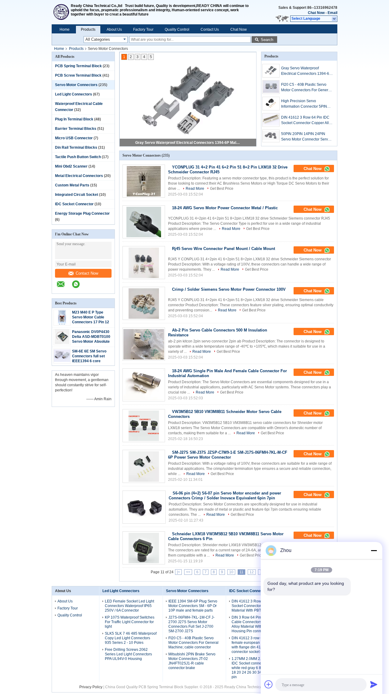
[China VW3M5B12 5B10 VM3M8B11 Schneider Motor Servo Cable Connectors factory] (143, 425)
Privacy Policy (90, 687)
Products (88, 29)
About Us (114, 29)
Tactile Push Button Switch (78, 157)
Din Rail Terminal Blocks (76, 147)
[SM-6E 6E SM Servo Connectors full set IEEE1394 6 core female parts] (62, 361)
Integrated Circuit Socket (76, 195)
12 (252, 572)
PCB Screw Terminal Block (78, 75)
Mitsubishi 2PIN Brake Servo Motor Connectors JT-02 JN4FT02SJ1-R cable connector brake (191, 661)
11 (241, 572)
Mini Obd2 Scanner (71, 166)
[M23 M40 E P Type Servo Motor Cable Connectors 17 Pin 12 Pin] (62, 323)
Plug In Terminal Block (74, 119)
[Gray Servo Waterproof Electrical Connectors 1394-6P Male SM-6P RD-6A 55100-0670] (271, 71)
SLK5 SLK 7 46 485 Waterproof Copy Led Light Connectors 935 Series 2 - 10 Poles (131, 638)
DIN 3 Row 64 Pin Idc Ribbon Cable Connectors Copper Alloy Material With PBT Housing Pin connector (256, 624)
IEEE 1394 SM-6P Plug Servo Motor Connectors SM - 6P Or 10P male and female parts (192, 605)
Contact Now (87, 273)
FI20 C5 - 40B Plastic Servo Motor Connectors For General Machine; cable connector (306, 87)
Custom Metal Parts (72, 185)
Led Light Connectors (73, 94)
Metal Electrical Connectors (79, 176)
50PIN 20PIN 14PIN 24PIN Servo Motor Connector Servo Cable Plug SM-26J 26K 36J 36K (305, 137)
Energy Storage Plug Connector (82, 213)
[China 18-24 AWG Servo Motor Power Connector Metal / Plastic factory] (143, 221)
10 (231, 572)
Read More (195, 188)
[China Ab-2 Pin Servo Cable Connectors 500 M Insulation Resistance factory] (143, 344)
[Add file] (268, 684)
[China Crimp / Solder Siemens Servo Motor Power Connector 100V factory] (143, 303)
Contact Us (210, 29)
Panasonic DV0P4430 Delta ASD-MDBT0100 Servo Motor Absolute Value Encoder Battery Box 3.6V (91, 341)
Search (267, 39)
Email (332, 13)
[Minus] (373, 550)
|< (178, 572)
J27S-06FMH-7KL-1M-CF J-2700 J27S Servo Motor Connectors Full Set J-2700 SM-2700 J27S (191, 624)
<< (188, 572)
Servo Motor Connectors (76, 85)
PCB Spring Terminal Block (78, 66)
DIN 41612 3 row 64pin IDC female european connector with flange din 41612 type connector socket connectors (255, 645)
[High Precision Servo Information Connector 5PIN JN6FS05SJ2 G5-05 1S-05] (271, 103)
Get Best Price (221, 188)
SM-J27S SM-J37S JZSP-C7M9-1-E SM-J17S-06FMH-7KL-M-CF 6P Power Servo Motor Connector (227, 455)
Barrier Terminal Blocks (75, 129)
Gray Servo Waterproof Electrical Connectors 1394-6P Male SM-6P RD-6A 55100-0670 (188, 143)
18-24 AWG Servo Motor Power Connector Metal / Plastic (225, 208)
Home (65, 29)
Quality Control (177, 29)
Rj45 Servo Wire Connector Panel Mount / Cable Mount (223, 248)
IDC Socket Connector (74, 204)
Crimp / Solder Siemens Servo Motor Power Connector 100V (229, 289)
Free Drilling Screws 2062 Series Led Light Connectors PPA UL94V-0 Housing (128, 654)
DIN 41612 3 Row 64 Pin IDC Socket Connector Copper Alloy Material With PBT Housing (307, 120)
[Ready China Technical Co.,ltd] (61, 12)
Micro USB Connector (74, 138)
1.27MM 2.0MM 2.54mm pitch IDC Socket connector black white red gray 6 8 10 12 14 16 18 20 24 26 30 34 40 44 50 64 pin (257, 668)
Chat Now (316, 13)
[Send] (374, 684)
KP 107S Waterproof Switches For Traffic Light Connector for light (129, 622)
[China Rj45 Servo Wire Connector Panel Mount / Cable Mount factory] (143, 262)
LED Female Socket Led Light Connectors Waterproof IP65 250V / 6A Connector (129, 605)
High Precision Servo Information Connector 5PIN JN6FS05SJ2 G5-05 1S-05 (304, 104)
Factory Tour (143, 29)
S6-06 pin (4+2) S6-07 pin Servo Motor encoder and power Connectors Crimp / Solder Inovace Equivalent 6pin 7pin (225, 495)
